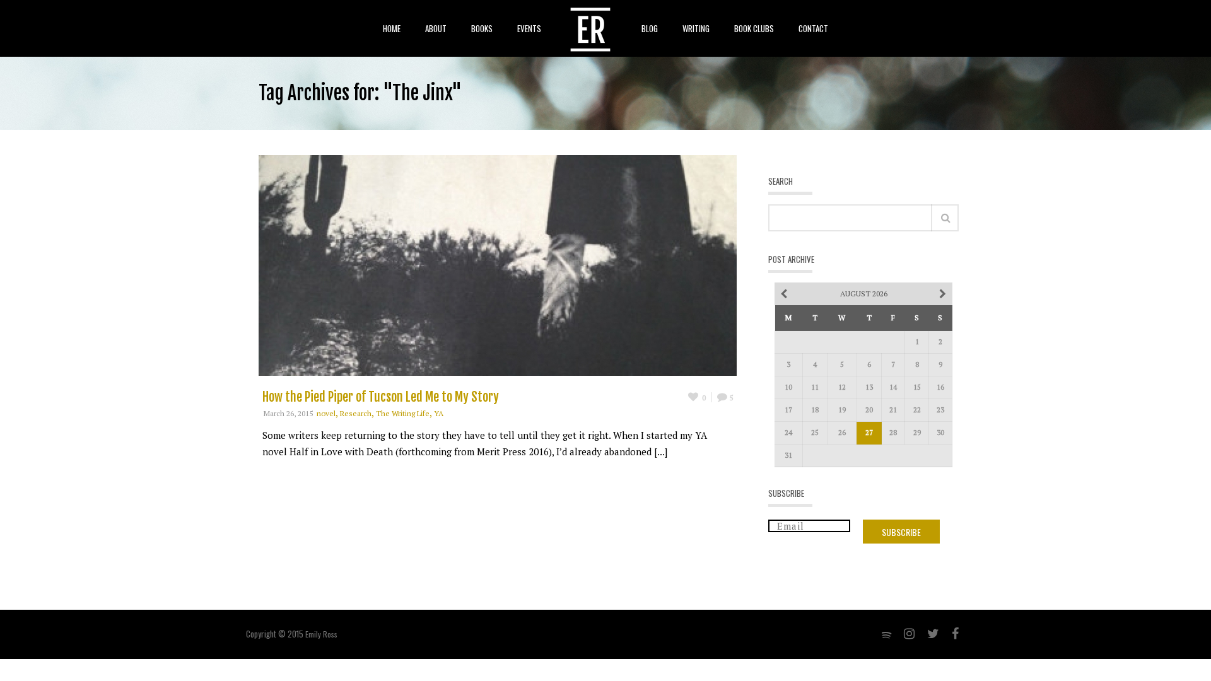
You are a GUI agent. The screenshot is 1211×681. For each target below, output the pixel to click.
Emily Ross (321, 634)
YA (438, 413)
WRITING (696, 28)
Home (392, 28)
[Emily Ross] (590, 28)
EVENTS (529, 28)
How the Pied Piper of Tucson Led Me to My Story (380, 397)
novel (326, 413)
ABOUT (436, 28)
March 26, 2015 (288, 413)
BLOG (649, 28)
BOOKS (482, 28)
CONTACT (813, 28)
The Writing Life (403, 413)
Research (355, 413)
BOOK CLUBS (754, 28)
